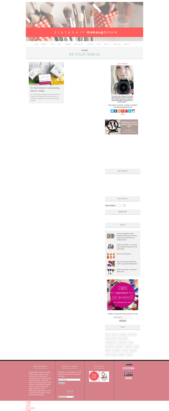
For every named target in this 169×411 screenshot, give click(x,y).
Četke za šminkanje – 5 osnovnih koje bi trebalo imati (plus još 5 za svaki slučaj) (127, 247)
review (125, 350)
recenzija (117, 350)
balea (114, 334)
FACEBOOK (122, 212)
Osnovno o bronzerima (124, 254)
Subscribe (61, 383)
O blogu (28, 402)
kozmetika (132, 334)
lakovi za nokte (111, 338)
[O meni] (122, 103)
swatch (121, 354)
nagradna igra (110, 342)
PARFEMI (68, 44)
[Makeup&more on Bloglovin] (128, 369)
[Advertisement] (121, 151)
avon (107, 334)
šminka (129, 354)
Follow (123, 114)
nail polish (122, 342)
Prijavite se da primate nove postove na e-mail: (123, 314)
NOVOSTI (90, 44)
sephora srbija (111, 354)
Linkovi (28, 406)
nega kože (109, 346)
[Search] (140, 44)
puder (108, 350)
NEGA (59, 44)
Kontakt (127, 44)
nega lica (119, 346)
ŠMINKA (43, 44)
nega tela (128, 346)
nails (130, 342)
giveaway (123, 334)
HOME (36, 44)
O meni (28, 404)
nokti (136, 346)
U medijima (117, 44)
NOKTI (53, 44)
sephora (133, 350)
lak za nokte (123, 338)
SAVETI (99, 44)
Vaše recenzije (30, 408)
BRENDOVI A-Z (78, 44)
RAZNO (106, 44)
